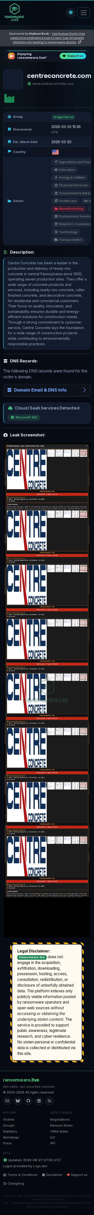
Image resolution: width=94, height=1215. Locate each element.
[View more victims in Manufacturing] (9, 98)
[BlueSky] (18, 1101)
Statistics (10, 1131)
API (52, 1143)
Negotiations (60, 1119)
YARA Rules (59, 1131)
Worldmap (11, 1137)
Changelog (16, 1183)
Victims (8, 1119)
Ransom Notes (61, 1125)
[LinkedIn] (39, 1101)
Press (7, 1143)
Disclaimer (54, 1175)
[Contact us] (7, 1101)
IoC (52, 1137)
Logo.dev (40, 1166)
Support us (79, 1175)
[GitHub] (28, 1101)
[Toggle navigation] (83, 12)
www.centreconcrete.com (53, 84)
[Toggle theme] (70, 12)
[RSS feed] (49, 1101)
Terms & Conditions (23, 1175)
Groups (9, 1125)
